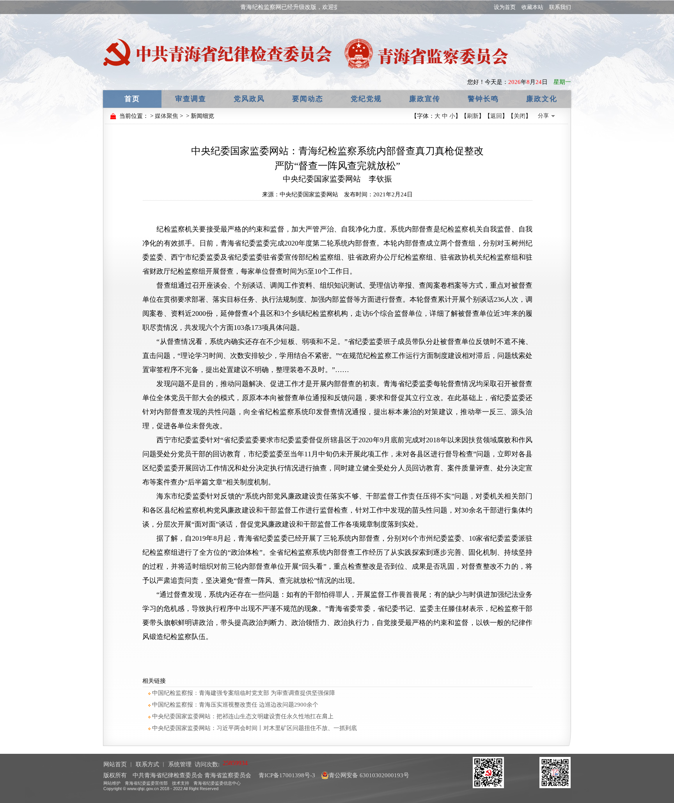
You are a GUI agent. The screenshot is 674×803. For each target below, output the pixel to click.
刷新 (473, 116)
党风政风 (249, 99)
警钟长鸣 (483, 99)
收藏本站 (532, 7)
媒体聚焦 (166, 116)
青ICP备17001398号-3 (286, 775)
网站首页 (115, 764)
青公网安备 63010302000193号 (369, 775)
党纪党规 (366, 99)
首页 (132, 99)
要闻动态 (307, 99)
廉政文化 (541, 99)
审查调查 (190, 99)
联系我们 (560, 7)
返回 (496, 116)
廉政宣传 (424, 99)
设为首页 (505, 7)
